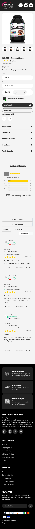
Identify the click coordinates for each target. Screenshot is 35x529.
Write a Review (18, 220)
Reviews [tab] (5, 229)
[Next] (10, 119)
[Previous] (4, 119)
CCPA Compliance (8, 484)
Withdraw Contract (8, 454)
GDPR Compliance (8, 481)
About (4, 472)
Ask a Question (18, 224)
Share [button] (8, 267)
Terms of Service (7, 475)
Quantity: (8, 92)
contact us (17, 404)
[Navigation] (31, 5)
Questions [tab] (17, 229)
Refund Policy (6, 451)
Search (4, 444)
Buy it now (7, 110)
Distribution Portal (8, 457)
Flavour (4, 82)
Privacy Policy (6, 478)
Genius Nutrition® (7, 63)
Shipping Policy (7, 448)
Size (3, 74)
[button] (27, 267)
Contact (4, 460)
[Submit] (30, 506)
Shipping (13, 70)
